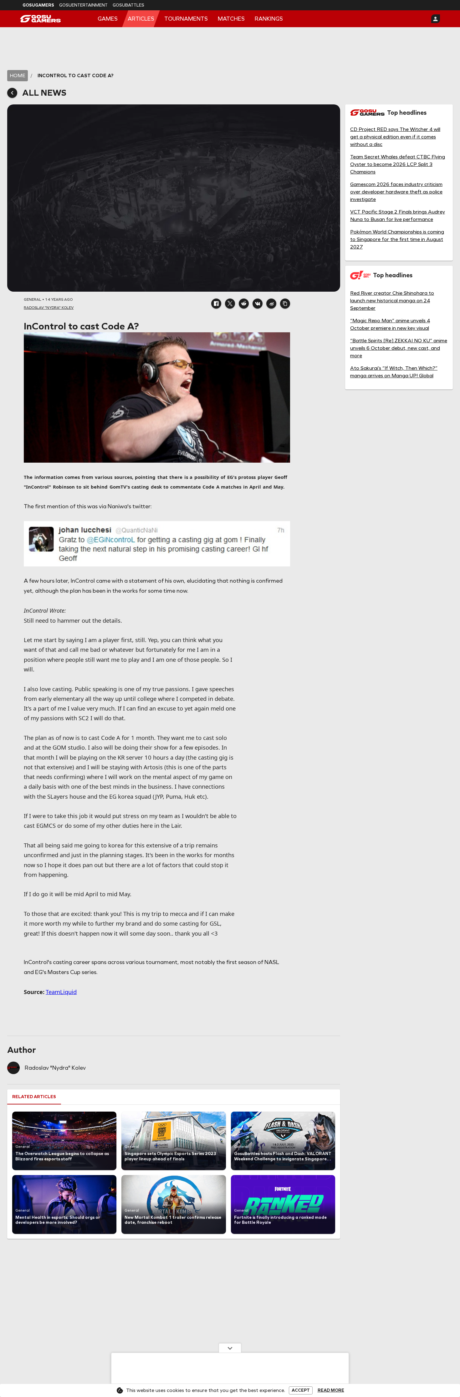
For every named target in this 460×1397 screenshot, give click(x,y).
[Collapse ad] (230, 1348)
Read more (331, 1390)
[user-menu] (435, 18)
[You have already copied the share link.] (285, 304)
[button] (216, 304)
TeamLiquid (61, 992)
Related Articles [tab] (34, 1096)
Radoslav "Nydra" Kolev (55, 1067)
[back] (12, 93)
